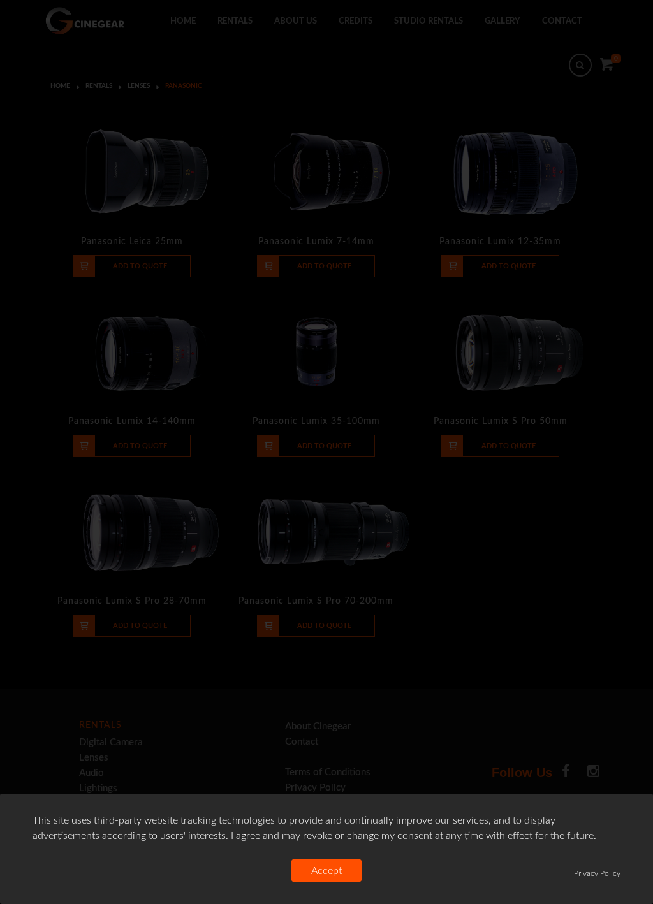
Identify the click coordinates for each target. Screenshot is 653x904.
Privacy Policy (597, 873)
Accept (326, 871)
